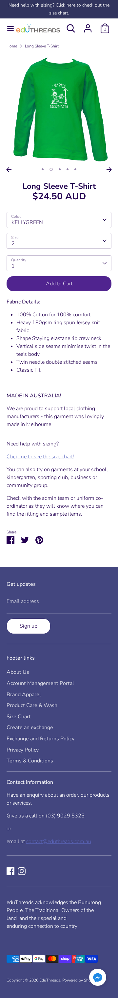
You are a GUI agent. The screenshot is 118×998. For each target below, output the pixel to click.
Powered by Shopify (79, 980)
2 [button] (51, 169)
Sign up (28, 626)
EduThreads (49, 980)
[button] (97, 978)
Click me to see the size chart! (40, 456)
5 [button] (75, 169)
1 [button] (43, 169)
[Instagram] (22, 871)
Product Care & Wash (32, 705)
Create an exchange (30, 727)
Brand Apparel (24, 694)
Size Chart (19, 716)
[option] (59, 109)
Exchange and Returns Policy (40, 738)
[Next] (109, 169)
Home (12, 46)
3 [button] (60, 169)
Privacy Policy (23, 750)
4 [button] (68, 169)
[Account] (87, 25)
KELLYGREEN (27, 222)
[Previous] (9, 169)
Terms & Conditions (30, 760)
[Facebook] (10, 871)
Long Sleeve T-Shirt (42, 46)
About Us (18, 672)
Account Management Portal (40, 683)
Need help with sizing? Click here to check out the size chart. (59, 9)
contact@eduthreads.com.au (58, 841)
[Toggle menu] (7, 28)
